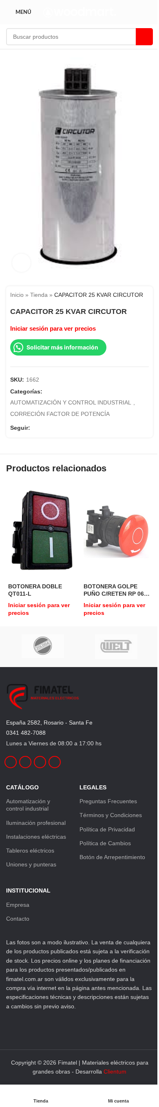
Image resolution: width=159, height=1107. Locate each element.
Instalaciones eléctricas (36, 836)
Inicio (17, 295)
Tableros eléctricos (30, 850)
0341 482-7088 (26, 732)
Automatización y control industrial (28, 805)
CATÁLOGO (22, 787)
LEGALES (93, 787)
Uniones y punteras (31, 864)
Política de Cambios (105, 843)
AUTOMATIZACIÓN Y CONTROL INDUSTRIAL (70, 402)
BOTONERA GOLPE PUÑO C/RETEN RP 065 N (115, 590)
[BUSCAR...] (144, 36)
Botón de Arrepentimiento (112, 857)
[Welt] (116, 646)
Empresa (17, 905)
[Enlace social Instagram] (45, 427)
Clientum (115, 1071)
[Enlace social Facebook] (35, 427)
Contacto (17, 918)
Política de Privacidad (107, 829)
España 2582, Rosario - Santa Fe (49, 722)
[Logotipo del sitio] (79, 12)
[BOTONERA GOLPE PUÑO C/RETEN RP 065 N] (117, 532)
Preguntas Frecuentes (108, 801)
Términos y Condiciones (111, 815)
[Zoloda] (43, 646)
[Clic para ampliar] (21, 263)
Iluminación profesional (36, 823)
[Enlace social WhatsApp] (64, 427)
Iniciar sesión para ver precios (53, 328)
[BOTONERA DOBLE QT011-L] (41, 532)
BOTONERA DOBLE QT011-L (35, 590)
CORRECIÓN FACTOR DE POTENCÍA (60, 414)
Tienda (39, 295)
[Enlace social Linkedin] (55, 427)
